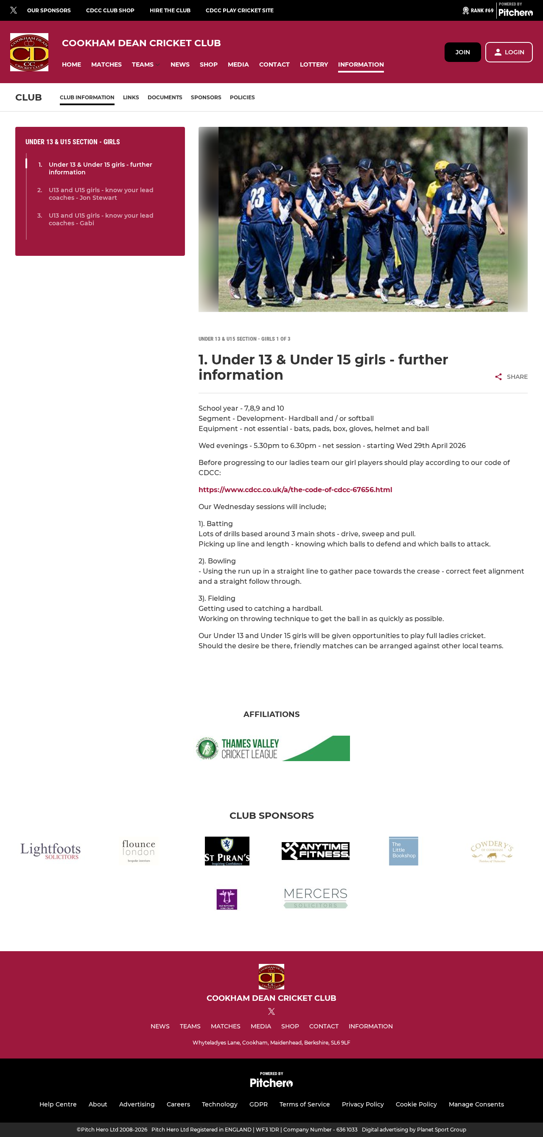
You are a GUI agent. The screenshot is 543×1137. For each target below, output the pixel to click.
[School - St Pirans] (227, 852)
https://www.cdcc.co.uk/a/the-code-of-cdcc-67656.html (295, 490)
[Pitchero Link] (516, 14)
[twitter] (13, 11)
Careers (178, 1104)
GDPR (258, 1104)
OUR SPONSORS (49, 10)
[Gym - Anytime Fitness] (316, 852)
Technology (220, 1104)
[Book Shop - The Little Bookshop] (404, 852)
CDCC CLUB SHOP (110, 10)
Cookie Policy (416, 1104)
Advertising (137, 1104)
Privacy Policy (363, 1104)
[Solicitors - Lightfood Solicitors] (51, 852)
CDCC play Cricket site (240, 10)
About (98, 1104)
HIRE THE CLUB (170, 10)
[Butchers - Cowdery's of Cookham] (492, 852)
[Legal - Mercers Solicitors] (316, 900)
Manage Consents (476, 1104)
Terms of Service (305, 1104)
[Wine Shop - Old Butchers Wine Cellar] (227, 900)
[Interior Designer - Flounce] (139, 852)
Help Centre (58, 1104)
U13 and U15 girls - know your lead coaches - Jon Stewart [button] (101, 194)
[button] (71, 64)
